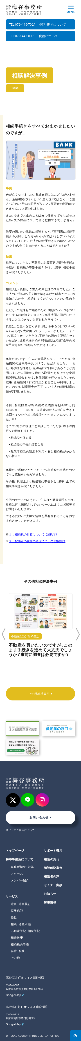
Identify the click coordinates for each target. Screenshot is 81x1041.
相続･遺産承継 (21, 924)
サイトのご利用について (20, 830)
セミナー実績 (53, 885)
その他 (15, 958)
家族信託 (17, 910)
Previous (3, 634)
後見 (14, 917)
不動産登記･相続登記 (25, 931)
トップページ (15, 850)
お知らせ (50, 893)
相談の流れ (51, 859)
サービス (12, 896)
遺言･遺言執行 (21, 904)
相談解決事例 (53, 867)
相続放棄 (17, 937)
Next (78, 634)
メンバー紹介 (20, 880)
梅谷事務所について (20, 859)
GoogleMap (13, 995)
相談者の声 (51, 876)
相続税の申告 (20, 944)
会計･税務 (18, 951)
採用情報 (50, 902)
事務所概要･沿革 (22, 867)
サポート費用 (53, 850)
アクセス (17, 873)
